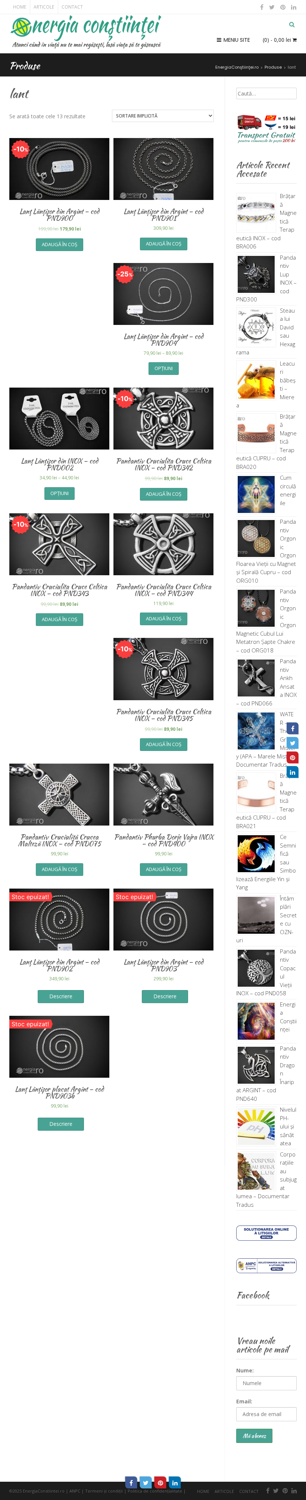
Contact (72, 7)
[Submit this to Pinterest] (160, 1482)
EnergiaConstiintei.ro (44, 1491)
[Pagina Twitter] (293, 743)
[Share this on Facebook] (131, 1482)
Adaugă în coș (59, 244)
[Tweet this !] (146, 1482)
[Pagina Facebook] (293, 728)
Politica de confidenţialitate (155, 1491)
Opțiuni (163, 368)
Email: (244, 1401)
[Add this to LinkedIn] (175, 1482)
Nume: (245, 1370)
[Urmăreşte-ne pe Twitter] (272, 7)
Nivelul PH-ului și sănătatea (288, 1126)
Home (19, 7)
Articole (44, 7)
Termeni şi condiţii (104, 1491)
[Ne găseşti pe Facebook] (262, 7)
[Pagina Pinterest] (293, 757)
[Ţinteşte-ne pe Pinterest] (283, 7)
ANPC (74, 1491)
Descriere (60, 996)
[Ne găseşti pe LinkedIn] (293, 7)
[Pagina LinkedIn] (293, 772)
